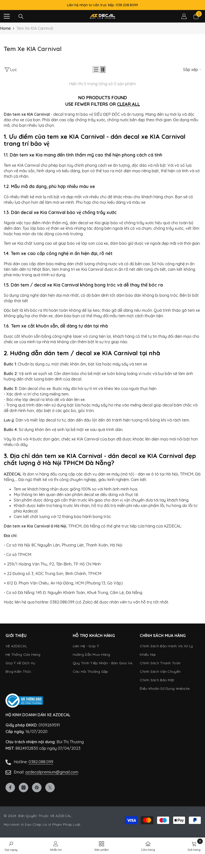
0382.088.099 (40, 761)
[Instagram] (23, 787)
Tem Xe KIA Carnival (34, 28)
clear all (128, 104)
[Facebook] (10, 787)
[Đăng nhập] (184, 16)
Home (5, 28)
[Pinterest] (37, 787)
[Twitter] (50, 787)
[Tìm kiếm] (21, 17)
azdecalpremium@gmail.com (51, 772)
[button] (96, 69)
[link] (194, 845)
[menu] (7, 16)
